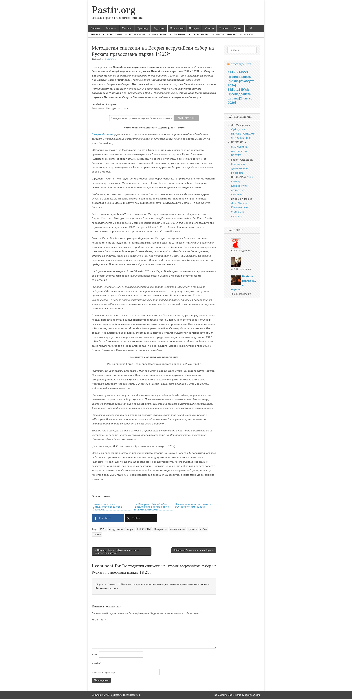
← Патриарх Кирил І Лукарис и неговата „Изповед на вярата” (116, 551)
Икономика (159, 34)
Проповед (143, 28)
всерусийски (116, 529)
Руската (192, 529)
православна (177, 529)
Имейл (96, 663)
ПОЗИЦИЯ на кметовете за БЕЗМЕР (239, 151)
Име (95, 654)
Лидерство (159, 28)
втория (130, 529)
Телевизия (111, 28)
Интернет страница (103, 672)
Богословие (114, 34)
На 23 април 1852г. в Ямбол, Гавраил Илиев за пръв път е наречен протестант (151, 507)
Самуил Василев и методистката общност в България (107, 507)
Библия (95, 34)
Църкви (238, 28)
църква (97, 534)
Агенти (248, 34)
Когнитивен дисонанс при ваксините (239, 168)
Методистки (160, 529)
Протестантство (226, 34)
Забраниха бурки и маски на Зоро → (193, 550)
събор (203, 529)
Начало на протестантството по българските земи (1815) (194, 505)
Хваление (127, 28)
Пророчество (200, 34)
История (223, 28)
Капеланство (177, 28)
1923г (103, 529)
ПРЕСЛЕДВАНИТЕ (241, 64)
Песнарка (194, 28)
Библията (95, 28)
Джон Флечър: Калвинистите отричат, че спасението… (242, 185)
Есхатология (137, 34)
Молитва (209, 28)
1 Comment (110, 58)
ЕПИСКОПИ (144, 529)
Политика (179, 34)
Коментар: (99, 619)
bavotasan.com (252, 695)
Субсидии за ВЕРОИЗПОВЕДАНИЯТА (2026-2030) (243, 133)
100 (249, 28)
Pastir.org (113, 9)
